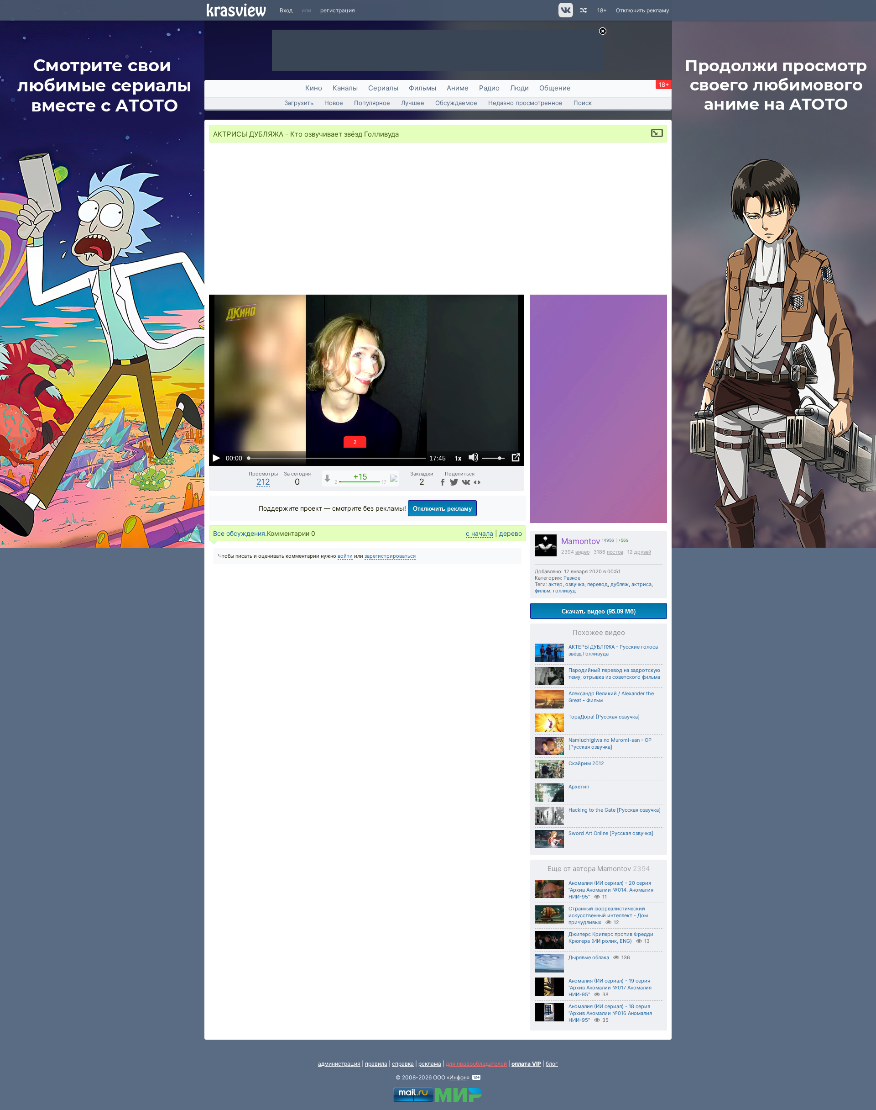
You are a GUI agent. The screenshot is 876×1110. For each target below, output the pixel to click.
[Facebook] (442, 481)
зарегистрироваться (390, 556)
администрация (339, 1063)
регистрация (337, 10)
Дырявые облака (588, 957)
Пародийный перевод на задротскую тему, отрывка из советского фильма (614, 673)
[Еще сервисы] (477, 481)
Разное (571, 578)
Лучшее (412, 102)
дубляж (619, 584)
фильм (542, 590)
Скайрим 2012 (586, 763)
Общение (555, 88)
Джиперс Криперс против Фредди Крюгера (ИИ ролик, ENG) (610, 937)
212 (263, 481)
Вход (286, 10)
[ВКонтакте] (465, 481)
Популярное (372, 102)
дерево (510, 533)
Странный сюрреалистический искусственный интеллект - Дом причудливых (608, 915)
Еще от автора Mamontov (599, 868)
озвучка (574, 584)
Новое (333, 102)
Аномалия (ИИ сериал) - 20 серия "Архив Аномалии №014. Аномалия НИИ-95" (610, 890)
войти (345, 556)
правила (376, 1063)
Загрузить (298, 102)
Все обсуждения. (240, 533)
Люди (519, 88)
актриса (641, 584)
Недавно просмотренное (525, 102)
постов (615, 552)
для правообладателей (476, 1063)
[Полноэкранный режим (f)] (515, 457)
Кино (313, 88)
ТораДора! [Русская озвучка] (604, 717)
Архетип (578, 786)
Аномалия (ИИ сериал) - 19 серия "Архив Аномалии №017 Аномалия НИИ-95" (610, 988)
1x (458, 458)
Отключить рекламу (642, 10)
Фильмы (422, 88)
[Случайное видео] (583, 10)
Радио (489, 88)
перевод (597, 584)
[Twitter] (453, 481)
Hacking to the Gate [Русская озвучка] (614, 810)
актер (555, 584)
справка (403, 1063)
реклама (429, 1063)
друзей (642, 552)
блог (552, 1063)
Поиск (583, 102)
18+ (602, 10)
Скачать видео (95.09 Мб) (599, 611)
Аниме (458, 88)
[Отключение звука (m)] (473, 457)
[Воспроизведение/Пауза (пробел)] (216, 457)
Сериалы (383, 88)
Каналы (345, 88)
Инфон (458, 1077)
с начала (479, 533)
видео (582, 552)
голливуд (564, 590)
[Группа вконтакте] (565, 15)
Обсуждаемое (456, 102)
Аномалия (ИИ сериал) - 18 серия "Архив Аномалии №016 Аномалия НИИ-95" (610, 1013)
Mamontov (580, 541)
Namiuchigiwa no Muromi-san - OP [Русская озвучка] (610, 743)
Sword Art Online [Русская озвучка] (610, 833)
